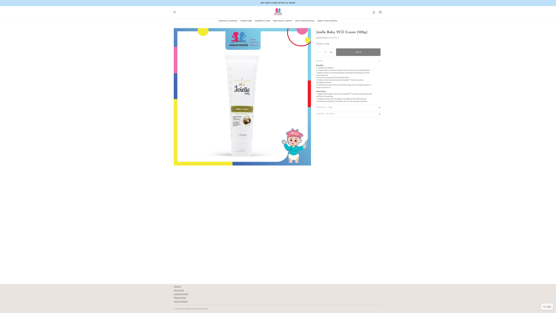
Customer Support (181, 294)
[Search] (174, 12)
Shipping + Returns (325, 114)
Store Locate (179, 290)
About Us (177, 286)
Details (319, 61)
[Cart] (380, 12)
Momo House (185, 309)
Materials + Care (324, 107)
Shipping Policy (180, 298)
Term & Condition (181, 301)
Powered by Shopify (199, 309)
